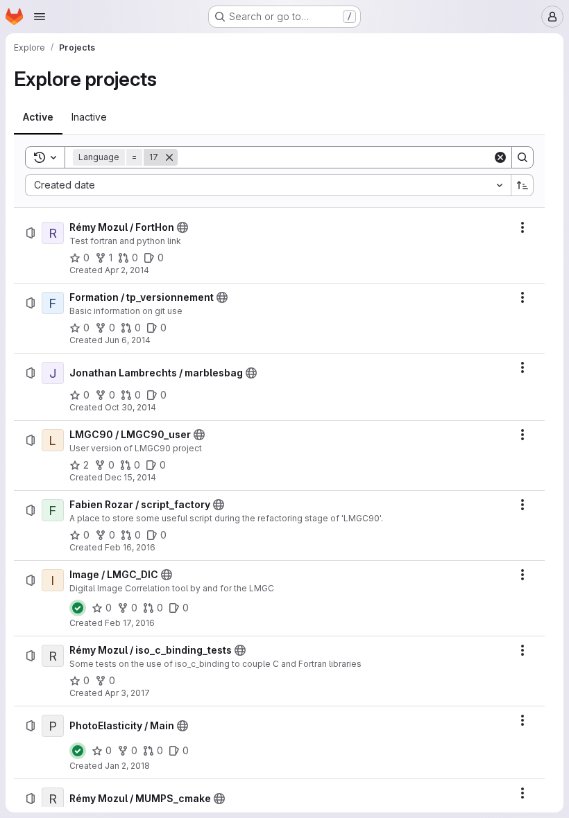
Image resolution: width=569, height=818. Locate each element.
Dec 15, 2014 (130, 477)
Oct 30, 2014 (130, 407)
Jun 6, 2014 (128, 340)
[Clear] (500, 157)
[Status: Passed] (77, 608)
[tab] (38, 117)
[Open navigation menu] (39, 17)
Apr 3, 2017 (127, 693)
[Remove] (169, 157)
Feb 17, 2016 (130, 623)
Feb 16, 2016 (130, 547)
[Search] (522, 157)
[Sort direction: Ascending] (522, 185)
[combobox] (268, 185)
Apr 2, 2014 (127, 270)
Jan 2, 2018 (127, 765)
